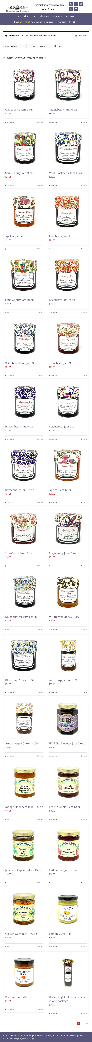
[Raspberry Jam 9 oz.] (68, 211)
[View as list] (59, 46)
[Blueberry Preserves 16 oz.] (24, 655)
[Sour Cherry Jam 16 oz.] (24, 275)
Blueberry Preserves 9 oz (21, 616)
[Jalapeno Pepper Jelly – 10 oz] (24, 845)
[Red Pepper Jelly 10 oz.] (68, 845)
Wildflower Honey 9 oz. (64, 616)
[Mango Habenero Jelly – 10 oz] (24, 782)
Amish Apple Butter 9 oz (65, 680)
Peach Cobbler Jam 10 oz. (65, 807)
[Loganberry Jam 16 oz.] (68, 528)
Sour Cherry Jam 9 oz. (19, 173)
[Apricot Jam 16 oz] (68, 465)
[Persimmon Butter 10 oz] (24, 972)
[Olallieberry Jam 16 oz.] (68, 85)
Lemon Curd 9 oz (60, 933)
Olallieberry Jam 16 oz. (63, 109)
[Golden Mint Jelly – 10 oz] (24, 909)
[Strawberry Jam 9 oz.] (68, 338)
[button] (74, 22)
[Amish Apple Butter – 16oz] (24, 718)
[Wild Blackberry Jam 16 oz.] (68, 148)
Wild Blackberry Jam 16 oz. (66, 173)
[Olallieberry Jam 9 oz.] (24, 85)
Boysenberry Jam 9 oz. (19, 426)
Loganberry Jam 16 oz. (63, 553)
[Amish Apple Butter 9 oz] (68, 655)
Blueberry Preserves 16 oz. (21, 680)
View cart (82, 35)
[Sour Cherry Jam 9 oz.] (24, 148)
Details (41, 122)
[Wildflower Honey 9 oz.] (68, 592)
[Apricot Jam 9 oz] (24, 211)
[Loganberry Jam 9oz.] (68, 402)
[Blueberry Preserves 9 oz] (24, 592)
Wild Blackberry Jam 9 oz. (21, 363)
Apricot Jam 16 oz (60, 490)
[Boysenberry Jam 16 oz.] (24, 465)
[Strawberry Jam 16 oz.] (24, 528)
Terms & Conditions (68, 1035)
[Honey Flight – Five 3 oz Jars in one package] (68, 972)
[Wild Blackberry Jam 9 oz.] (24, 338)
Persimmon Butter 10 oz (20, 997)
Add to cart (10, 122)
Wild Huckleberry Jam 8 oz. (66, 743)
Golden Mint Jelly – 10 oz (21, 933)
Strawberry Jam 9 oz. (62, 363)
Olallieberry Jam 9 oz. (19, 109)
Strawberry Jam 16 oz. (19, 553)
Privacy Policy (52, 1035)
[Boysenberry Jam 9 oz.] (24, 402)
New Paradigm (28, 1038)
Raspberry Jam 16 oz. (62, 300)
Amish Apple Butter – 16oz (22, 743)
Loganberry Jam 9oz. (62, 426)
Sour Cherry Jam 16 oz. (19, 300)
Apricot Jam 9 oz (16, 236)
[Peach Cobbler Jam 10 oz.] (68, 782)
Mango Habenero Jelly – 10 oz (24, 807)
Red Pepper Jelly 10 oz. (63, 870)
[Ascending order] (28, 46)
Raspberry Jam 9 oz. (61, 236)
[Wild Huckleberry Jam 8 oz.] (68, 718)
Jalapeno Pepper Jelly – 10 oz (23, 870)
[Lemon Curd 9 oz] (68, 909)
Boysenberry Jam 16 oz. (19, 490)
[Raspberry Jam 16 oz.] (68, 275)
